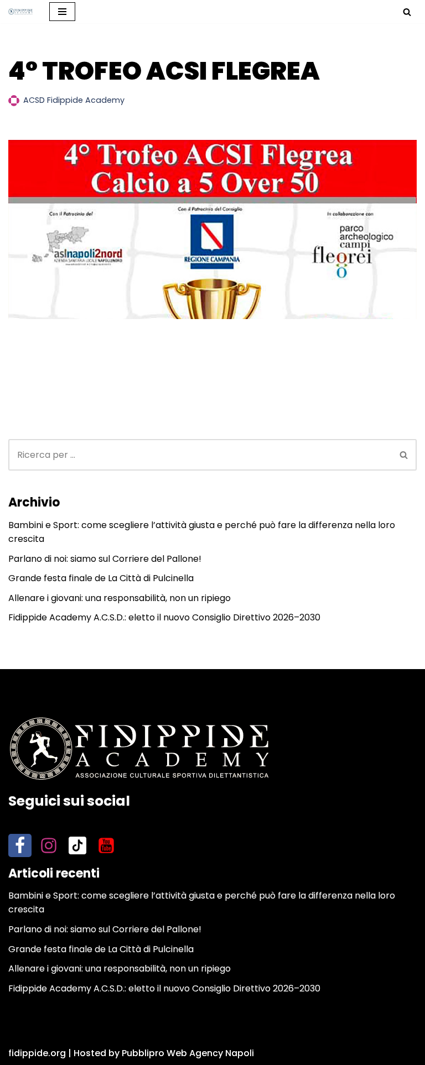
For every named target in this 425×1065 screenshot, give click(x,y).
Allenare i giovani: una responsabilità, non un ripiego (119, 598)
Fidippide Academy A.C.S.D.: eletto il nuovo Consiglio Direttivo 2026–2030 (164, 617)
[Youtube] (106, 845)
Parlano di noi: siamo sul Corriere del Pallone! (104, 558)
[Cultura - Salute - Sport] (20, 11)
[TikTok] (77, 845)
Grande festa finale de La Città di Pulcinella (101, 578)
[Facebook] (20, 845)
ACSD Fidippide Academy (74, 100)
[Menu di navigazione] (62, 11)
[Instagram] (48, 845)
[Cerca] (407, 12)
